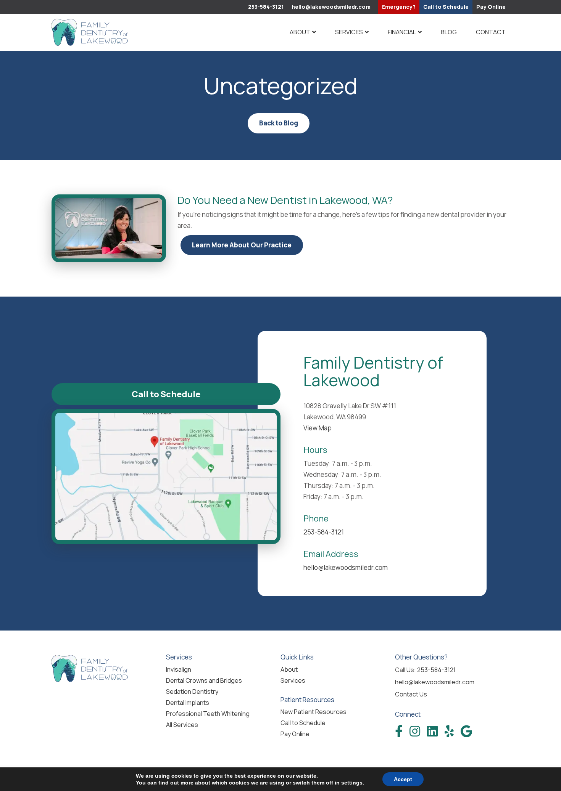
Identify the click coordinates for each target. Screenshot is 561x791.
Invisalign (178, 669)
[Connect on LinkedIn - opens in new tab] (432, 731)
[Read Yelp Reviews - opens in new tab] (449, 731)
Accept (403, 779)
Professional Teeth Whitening (208, 713)
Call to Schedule (166, 394)
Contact (491, 32)
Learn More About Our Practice (242, 245)
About (300, 32)
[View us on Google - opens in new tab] (466, 731)
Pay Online (491, 6)
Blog (449, 32)
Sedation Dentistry (192, 691)
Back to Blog (278, 123)
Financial (402, 32)
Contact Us (411, 694)
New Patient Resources (313, 712)
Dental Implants (187, 702)
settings (352, 783)
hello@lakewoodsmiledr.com (331, 6)
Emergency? (399, 6)
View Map (317, 428)
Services (349, 32)
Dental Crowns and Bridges (204, 680)
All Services (182, 724)
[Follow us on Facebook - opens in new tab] (399, 731)
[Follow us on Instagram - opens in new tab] (414, 731)
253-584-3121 (266, 6)
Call (446, 6)
